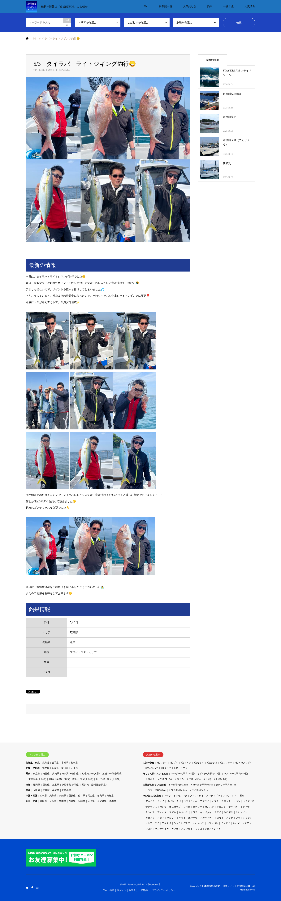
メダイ (160, 817)
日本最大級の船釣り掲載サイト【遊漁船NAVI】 (140, 884)
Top (146, 6)
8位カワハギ (151, 768)
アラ (238, 817)
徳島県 (100, 795)
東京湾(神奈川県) (70, 773)
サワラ (194, 812)
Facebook (32, 887)
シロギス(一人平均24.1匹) (158, 779)
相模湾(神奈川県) (91, 773)
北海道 (45, 762)
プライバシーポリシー (163, 890)
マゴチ (148, 828)
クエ (234, 795)
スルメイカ (241, 812)
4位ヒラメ (199, 762)
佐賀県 (53, 801)
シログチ (247, 817)
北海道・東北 (33, 762)
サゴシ (236, 801)
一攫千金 (228, 6)
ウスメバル (212, 823)
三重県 (55, 784)
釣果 (209, 6)
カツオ (174, 828)
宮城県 (64, 762)
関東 (28, 773)
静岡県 (36, 784)
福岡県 (43, 801)
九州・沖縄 (31, 801)
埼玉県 (46, 773)
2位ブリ (174, 762)
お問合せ (133, 890)
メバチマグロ (213, 795)
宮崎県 (81, 801)
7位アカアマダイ (243, 762)
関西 (28, 790)
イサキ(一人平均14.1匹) (215, 779)
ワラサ (167, 795)
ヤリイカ (233, 806)
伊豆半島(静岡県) (70, 784)
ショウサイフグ (182, 823)
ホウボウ (192, 817)
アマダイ (204, 801)
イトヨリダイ (152, 823)
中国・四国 (31, 795)
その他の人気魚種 (152, 795)
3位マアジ (186, 762)
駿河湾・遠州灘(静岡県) (94, 784)
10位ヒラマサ (181, 768)
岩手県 (55, 762)
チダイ (217, 812)
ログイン (121, 890)
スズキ (172, 812)
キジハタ (183, 812)
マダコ (198, 828)
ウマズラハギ (190, 801)
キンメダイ (206, 812)
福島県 (74, 762)
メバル (170, 801)
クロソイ (171, 817)
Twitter (27, 887)
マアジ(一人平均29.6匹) (236, 773)
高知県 (62, 795)
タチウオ (197, 806)
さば (178, 801)
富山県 (64, 768)
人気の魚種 (148, 762)
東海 (28, 784)
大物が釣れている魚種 (154, 784)
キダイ (182, 817)
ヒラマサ (244, 806)
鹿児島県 (101, 801)
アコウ (226, 795)
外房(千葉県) (86, 779)
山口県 (81, 795)
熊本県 (62, 801)
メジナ (229, 817)
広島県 (43, 795)
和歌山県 (66, 790)
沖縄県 (112, 801)
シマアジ (246, 823)
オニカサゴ (175, 806)
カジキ (163, 806)
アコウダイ (186, 828)
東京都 (36, 773)
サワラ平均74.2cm (178, 790)
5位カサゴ (212, 762)
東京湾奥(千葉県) (37, 779)
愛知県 (46, 784)
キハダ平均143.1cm (178, 784)
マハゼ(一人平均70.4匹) (183, 773)
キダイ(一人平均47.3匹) (209, 773)
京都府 (46, 790)
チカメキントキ (213, 828)
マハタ (186, 806)
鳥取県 (53, 795)
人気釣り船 (189, 6)
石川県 (74, 768)
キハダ (236, 823)
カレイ (160, 801)
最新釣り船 (212, 59)
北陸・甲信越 (33, 768)
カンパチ (209, 806)
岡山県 (91, 795)
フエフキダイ (197, 795)
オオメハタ (198, 823)
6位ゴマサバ (226, 762)
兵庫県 (55, 790)
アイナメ (166, 823)
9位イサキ (166, 768)
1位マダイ (162, 762)
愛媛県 (72, 795)
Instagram (37, 887)
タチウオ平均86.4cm (226, 784)
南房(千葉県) (70, 779)
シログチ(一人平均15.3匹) (187, 779)
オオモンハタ (180, 795)
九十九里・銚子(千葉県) (108, 779)
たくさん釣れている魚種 (155, 773)
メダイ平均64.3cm (198, 790)
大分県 (91, 801)
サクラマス (151, 806)
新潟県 (55, 768)
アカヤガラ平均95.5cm (201, 784)
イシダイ (225, 823)
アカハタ (150, 817)
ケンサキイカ (162, 828)
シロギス (228, 812)
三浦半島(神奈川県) (112, 773)
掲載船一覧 (165, 6)
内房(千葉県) (55, 779)
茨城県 (55, 773)
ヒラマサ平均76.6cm (155, 790)
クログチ (226, 801)
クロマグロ (248, 801)
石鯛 (242, 795)
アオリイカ (206, 817)
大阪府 (36, 790)
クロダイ (218, 817)
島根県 (110, 795)
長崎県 (72, 801)
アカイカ (150, 801)
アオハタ (161, 812)
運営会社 (145, 890)
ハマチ (215, 801)
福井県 (45, 768)
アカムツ (221, 806)
